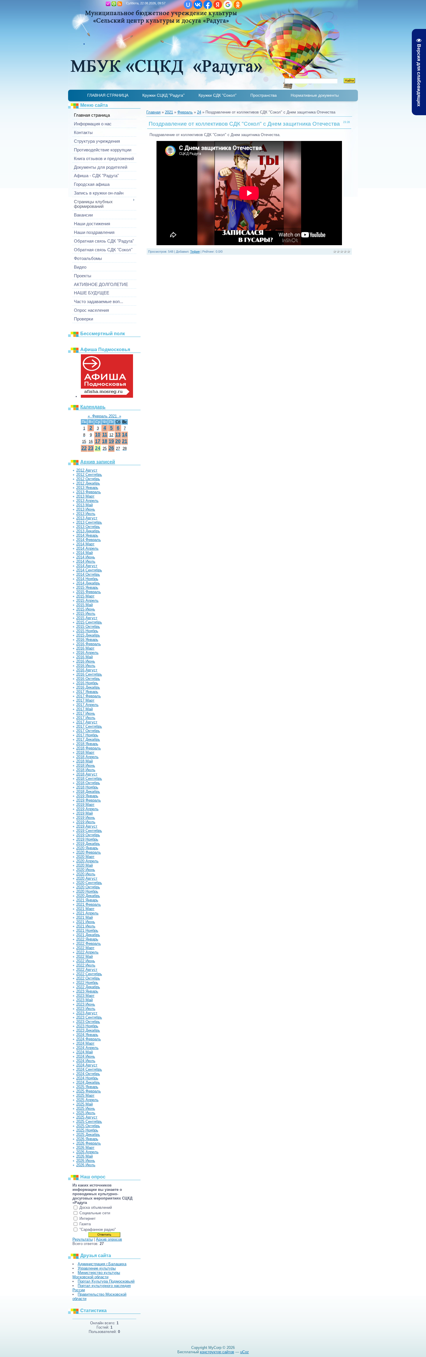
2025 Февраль (88, 1091)
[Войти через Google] (227, 4)
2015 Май (84, 605)
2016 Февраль (88, 644)
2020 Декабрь (88, 896)
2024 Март (85, 1043)
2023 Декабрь (88, 1030)
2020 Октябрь (88, 887)
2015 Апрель (87, 600)
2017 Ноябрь (87, 735)
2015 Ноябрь (87, 631)
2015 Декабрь (88, 635)
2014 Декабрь (88, 583)
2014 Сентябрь (89, 570)
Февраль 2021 (104, 416)
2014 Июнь (85, 557)
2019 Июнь (85, 817)
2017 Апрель (87, 705)
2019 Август (86, 826)
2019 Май (84, 813)
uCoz (244, 1352)
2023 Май (84, 1000)
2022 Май (84, 956)
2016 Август (86, 670)
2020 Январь (87, 848)
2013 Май (84, 505)
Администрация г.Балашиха (102, 1264)
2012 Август (86, 470)
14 (124, 434)
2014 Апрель (87, 548)
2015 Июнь (85, 609)
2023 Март (85, 995)
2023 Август (86, 1013)
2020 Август (86, 878)
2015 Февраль (88, 592)
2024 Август (86, 1065)
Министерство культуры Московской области (96, 1274)
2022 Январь (87, 939)
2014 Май (84, 553)
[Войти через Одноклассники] (238, 4)
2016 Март (85, 648)
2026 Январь (87, 1139)
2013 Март (85, 496)
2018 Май (84, 761)
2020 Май (84, 865)
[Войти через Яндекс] (217, 4)
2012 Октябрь (88, 479)
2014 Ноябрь (87, 579)
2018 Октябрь (88, 783)
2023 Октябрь (88, 1021)
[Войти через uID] (188, 4)
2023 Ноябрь (87, 1026)
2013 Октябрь (88, 527)
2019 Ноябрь (87, 839)
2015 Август (86, 618)
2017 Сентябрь (89, 726)
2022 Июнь (85, 961)
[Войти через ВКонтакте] (198, 4)
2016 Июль (85, 665)
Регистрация (108, 3)
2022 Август (86, 969)
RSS (119, 3)
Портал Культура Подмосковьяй (106, 1281)
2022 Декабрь (88, 987)
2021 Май (84, 917)
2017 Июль (85, 718)
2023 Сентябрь (89, 1017)
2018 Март (85, 752)
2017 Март (85, 700)
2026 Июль (85, 1165)
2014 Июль (85, 561)
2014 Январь (87, 535)
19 (111, 441)
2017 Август (86, 722)
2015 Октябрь (88, 626)
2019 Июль (85, 822)
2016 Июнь (85, 661)
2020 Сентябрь (89, 883)
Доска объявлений (95, 1207)
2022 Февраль (88, 943)
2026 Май (84, 1156)
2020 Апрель (87, 861)
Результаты (82, 1239)
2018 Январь (87, 744)
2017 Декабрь (88, 739)
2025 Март (85, 1095)
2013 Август (86, 518)
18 (104, 441)
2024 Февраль (88, 1039)
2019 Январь (87, 796)
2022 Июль (85, 965)
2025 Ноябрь (87, 1130)
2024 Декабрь (88, 1082)
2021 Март (85, 909)
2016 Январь (87, 639)
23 (90, 448)
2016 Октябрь (88, 678)
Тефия (195, 251)
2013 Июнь (85, 509)
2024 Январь (87, 1035)
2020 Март (85, 856)
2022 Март (85, 948)
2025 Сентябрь (89, 1121)
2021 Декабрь (88, 935)
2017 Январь (87, 691)
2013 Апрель (87, 500)
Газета (85, 1224)
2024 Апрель (87, 1048)
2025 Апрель (87, 1100)
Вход (114, 3)
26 (111, 448)
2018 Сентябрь (89, 778)
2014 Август (86, 566)
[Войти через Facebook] (207, 4)
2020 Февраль (88, 852)
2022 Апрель (87, 952)
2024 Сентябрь (89, 1069)
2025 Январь (87, 1087)
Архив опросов (109, 1239)
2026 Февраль (88, 1143)
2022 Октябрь (88, 978)
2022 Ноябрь (87, 982)
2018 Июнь (85, 765)
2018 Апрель (87, 757)
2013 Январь (87, 487)
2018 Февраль (88, 748)
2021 (169, 112)
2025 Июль (85, 1113)
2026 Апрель (87, 1152)
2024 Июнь (85, 1056)
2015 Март (85, 596)
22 (84, 448)
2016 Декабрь (88, 687)
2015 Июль (85, 613)
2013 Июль (85, 513)
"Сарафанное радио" (97, 1229)
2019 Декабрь (88, 843)
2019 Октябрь (88, 835)
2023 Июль (85, 1008)
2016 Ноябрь (87, 683)
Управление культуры (97, 1268)
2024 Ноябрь (87, 1078)
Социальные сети (94, 1213)
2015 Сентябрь (89, 622)
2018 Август (86, 774)
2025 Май (84, 1104)
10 (97, 434)
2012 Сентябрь (89, 474)
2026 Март (85, 1147)
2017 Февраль (88, 696)
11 (104, 434)
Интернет (87, 1218)
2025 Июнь (85, 1108)
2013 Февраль (88, 492)
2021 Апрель (87, 913)
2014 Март (85, 544)
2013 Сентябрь (89, 522)
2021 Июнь (85, 922)
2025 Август (86, 1117)
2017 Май (84, 709)
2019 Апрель (87, 809)
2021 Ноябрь (87, 930)
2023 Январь (87, 991)
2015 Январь (87, 587)
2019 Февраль (88, 800)
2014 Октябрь (88, 574)
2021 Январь (87, 900)
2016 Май (84, 657)
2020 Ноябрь (87, 891)
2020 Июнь (85, 870)
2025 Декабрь (88, 1134)
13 (118, 434)
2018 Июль (85, 770)
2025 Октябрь (88, 1126)
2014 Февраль (88, 540)
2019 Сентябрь (89, 830)
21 (124, 441)
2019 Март (85, 804)
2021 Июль (85, 926)
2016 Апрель (87, 652)
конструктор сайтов (217, 1352)
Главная (102, 3)
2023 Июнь (85, 1004)
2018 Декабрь (88, 791)
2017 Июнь (85, 713)
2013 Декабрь (88, 531)
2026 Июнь (85, 1160)
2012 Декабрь (88, 483)
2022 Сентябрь (89, 974)
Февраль (185, 112)
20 (118, 441)
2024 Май (84, 1052)
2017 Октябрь (88, 731)
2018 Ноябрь (87, 787)
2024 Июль (85, 1061)
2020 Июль (85, 874)
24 (97, 448)
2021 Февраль (88, 904)
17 (97, 441)
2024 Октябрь (88, 1074)
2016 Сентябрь (89, 674)
